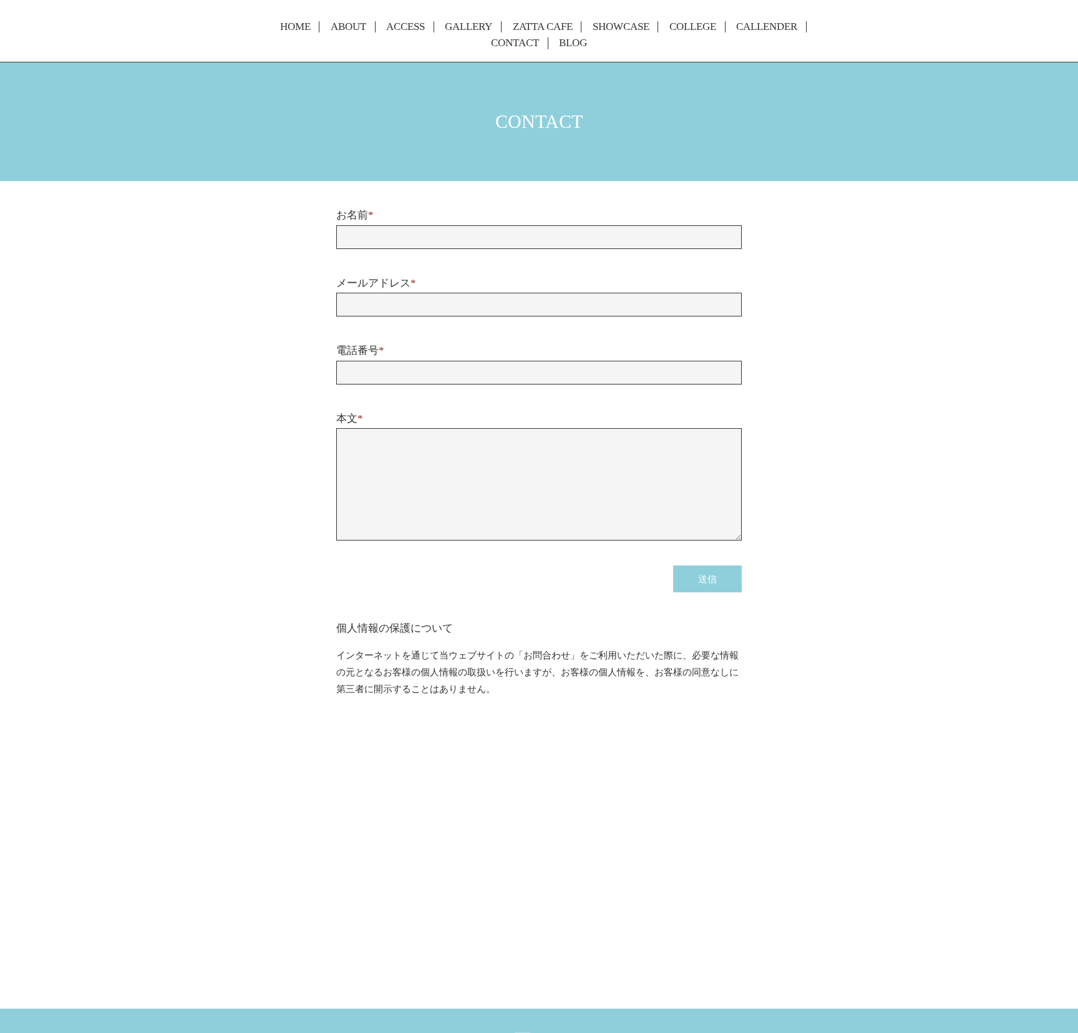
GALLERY (468, 26)
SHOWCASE (621, 26)
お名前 (355, 215)
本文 (349, 418)
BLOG (573, 43)
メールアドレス (376, 283)
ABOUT (348, 26)
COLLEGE (692, 26)
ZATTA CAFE (543, 26)
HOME (295, 26)
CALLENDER (766, 26)
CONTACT (515, 43)
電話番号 (360, 350)
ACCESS (405, 26)
